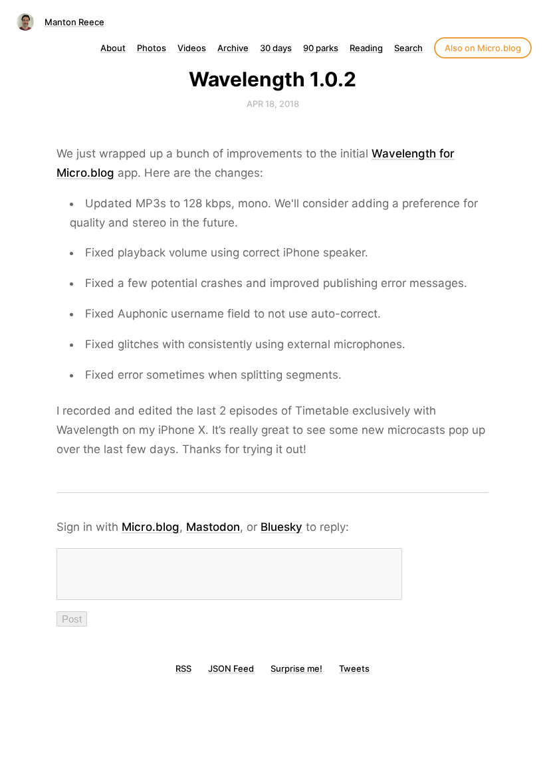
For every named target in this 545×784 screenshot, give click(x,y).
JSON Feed (231, 668)
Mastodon (213, 527)
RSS (183, 668)
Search (408, 48)
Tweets (354, 668)
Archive (233, 48)
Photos (151, 48)
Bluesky (281, 527)
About (113, 48)
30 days (276, 48)
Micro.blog (150, 527)
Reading (366, 48)
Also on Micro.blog (483, 48)
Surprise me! (296, 668)
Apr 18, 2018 (273, 103)
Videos (191, 48)
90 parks (320, 48)
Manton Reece (74, 22)
